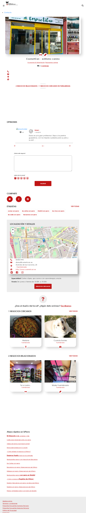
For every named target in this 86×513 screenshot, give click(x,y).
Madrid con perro (43, 211)
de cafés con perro (14, 215)
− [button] (13, 232)
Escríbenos (66, 305)
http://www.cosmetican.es (26, 269)
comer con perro (13, 211)
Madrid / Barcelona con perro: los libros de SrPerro (23, 483)
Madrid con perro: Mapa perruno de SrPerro (21, 487)
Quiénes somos (7, 501)
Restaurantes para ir (21, 475)
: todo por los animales (20, 455)
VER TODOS (73, 311)
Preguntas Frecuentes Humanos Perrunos (16, 506)
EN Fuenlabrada (64, 86)
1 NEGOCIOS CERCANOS (48, 86)
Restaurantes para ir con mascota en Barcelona (22, 459)
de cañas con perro (28, 211)
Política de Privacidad (10, 510)
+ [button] (13, 229)
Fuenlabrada (22, 267)
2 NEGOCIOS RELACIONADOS (26, 86)
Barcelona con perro (30, 215)
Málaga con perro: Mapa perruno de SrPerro (21, 471)
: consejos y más (18, 436)
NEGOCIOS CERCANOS (43, 286)
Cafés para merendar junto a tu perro (19, 440)
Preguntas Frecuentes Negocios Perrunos (16, 508)
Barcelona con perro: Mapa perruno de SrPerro (22, 467)
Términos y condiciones (10, 503)
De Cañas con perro (13, 463)
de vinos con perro (58, 211)
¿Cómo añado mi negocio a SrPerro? (19, 451)
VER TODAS (75, 206)
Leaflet (74, 257)
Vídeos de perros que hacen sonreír (18, 444)
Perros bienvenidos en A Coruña (17, 448)
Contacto (8, 12)
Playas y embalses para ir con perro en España (21, 491)
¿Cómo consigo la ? (20, 479)
